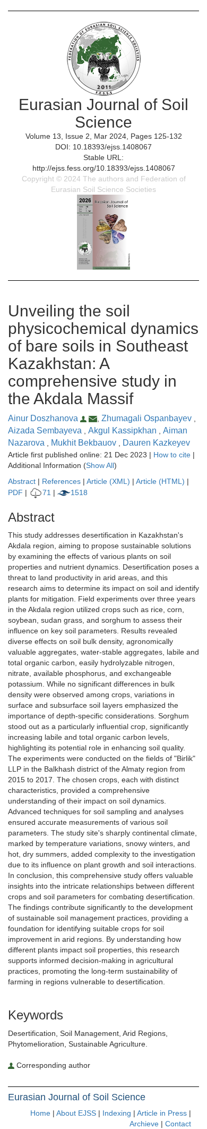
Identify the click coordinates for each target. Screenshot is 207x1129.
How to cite (172, 454)
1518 (79, 492)
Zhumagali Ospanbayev (147, 418)
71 (46, 492)
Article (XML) (109, 481)
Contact (178, 1123)
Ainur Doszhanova (44, 418)
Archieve (144, 1123)
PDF (15, 492)
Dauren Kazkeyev (156, 442)
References (61, 481)
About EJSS (76, 1113)
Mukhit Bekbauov (84, 442)
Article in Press (162, 1113)
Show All (100, 465)
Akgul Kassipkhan (123, 430)
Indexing (116, 1113)
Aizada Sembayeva (46, 430)
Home (40, 1113)
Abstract (22, 481)
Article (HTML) (160, 481)
